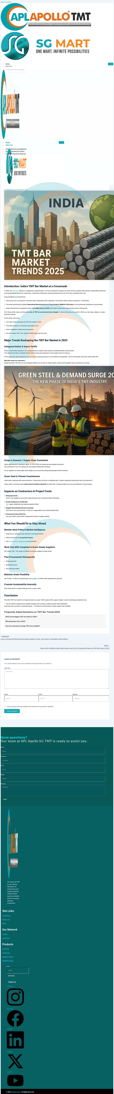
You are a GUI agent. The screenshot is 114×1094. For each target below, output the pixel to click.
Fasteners (6, 953)
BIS (7, 504)
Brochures (6, 915)
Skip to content (6, 2)
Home (8, 64)
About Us (6, 919)
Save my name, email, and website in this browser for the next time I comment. (30, 706)
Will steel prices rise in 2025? (15, 621)
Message (3, 783)
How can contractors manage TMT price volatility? (22, 626)
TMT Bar (5, 949)
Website (75, 694)
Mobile (2, 774)
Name (2, 747)
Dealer (4, 934)
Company (3, 756)
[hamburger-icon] (110, 64)
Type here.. (7, 668)
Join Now (6, 938)
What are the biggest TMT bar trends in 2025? (21, 617)
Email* (40, 694)
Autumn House (16, 1092)
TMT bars (15, 291)
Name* (6, 694)
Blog (4, 923)
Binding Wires (7, 957)
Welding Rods (7, 961)
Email (2, 765)
